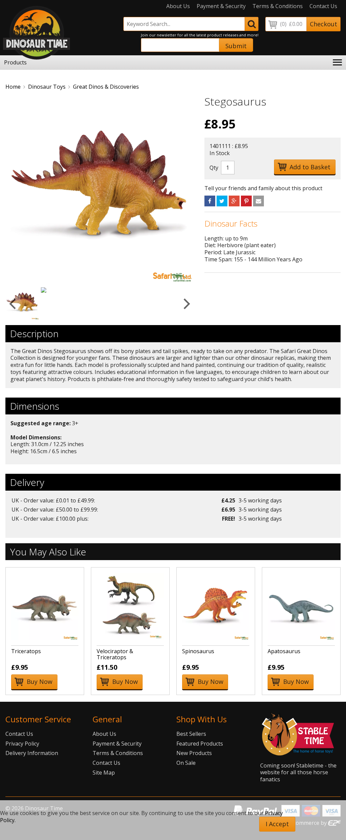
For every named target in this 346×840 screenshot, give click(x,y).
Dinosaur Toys (47, 86)
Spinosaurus (198, 651)
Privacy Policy (22, 743)
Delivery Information (31, 753)
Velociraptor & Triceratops (115, 654)
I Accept (277, 824)
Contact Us (323, 6)
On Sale (186, 762)
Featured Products (199, 743)
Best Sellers (191, 733)
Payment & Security (221, 6)
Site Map (104, 772)
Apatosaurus (284, 651)
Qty (213, 167)
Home (13, 86)
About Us (178, 6)
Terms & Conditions (277, 6)
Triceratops (26, 651)
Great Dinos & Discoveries (106, 86)
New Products (194, 753)
